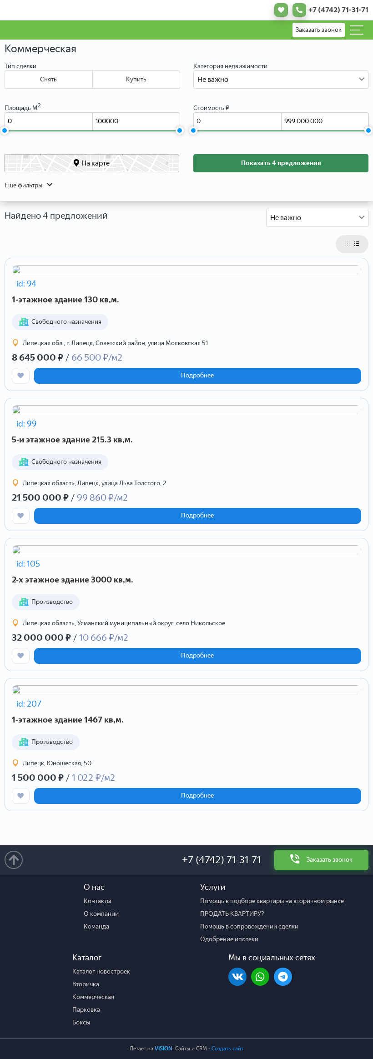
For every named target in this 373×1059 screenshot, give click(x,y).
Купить (136, 79)
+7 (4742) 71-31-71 (221, 859)
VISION (163, 1048)
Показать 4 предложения (281, 163)
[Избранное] (279, 10)
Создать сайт (227, 1048)
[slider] (4, 130)
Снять (48, 79)
